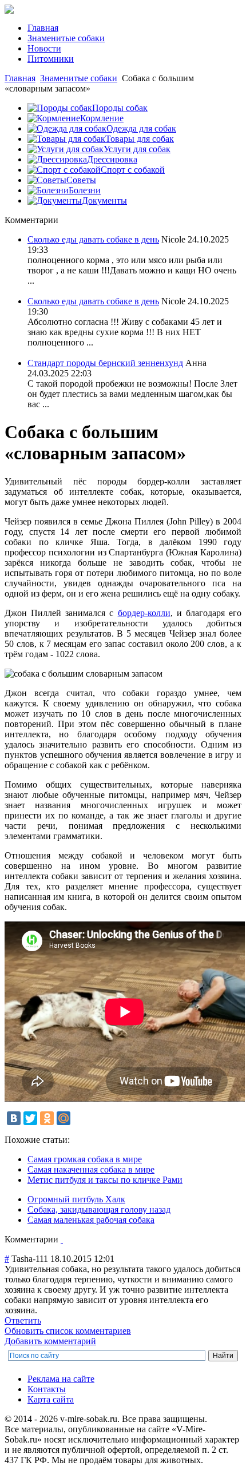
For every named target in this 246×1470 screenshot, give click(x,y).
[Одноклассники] (47, 1118)
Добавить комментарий (50, 1341)
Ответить (23, 1320)
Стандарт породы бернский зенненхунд (105, 363)
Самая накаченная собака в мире (90, 1169)
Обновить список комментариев (68, 1331)
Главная (20, 78)
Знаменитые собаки (78, 78)
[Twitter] (30, 1118)
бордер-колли (144, 613)
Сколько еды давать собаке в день (93, 239)
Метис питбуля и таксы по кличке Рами (104, 1180)
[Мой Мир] (63, 1118)
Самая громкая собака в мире (84, 1159)
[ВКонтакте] (14, 1118)
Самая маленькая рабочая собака (90, 1220)
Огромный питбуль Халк (76, 1199)
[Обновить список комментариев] (62, 1239)
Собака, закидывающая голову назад (98, 1209)
